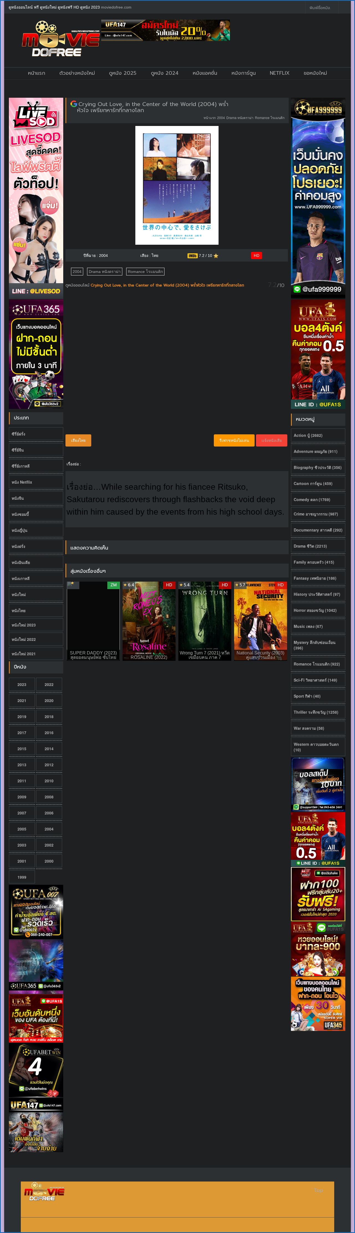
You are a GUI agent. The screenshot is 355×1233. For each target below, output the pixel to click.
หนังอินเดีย (21, 562)
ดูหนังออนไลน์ (78, 285)
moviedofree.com (116, 7)
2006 (49, 813)
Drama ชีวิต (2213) (310, 546)
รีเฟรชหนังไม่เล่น (234, 440)
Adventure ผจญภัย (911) (316, 451)
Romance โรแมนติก (270, 117)
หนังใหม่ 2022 (24, 639)
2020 (49, 700)
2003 (21, 845)
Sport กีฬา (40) (307, 696)
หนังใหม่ (19, 594)
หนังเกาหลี (21, 578)
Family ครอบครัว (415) (314, 562)
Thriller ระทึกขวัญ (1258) (316, 712)
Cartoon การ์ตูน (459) (313, 483)
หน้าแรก (36, 73)
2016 (49, 732)
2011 (21, 780)
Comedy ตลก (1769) (312, 499)
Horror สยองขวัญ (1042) (315, 610)
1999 (21, 877)
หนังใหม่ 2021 (24, 653)
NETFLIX (280, 73)
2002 (49, 845)
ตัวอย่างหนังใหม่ (77, 73)
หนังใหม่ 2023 (24, 625)
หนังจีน (18, 498)
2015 (21, 748)
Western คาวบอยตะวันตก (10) (316, 746)
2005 (21, 829)
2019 (21, 716)
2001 (21, 861)
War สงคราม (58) (309, 728)
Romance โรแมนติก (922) (317, 664)
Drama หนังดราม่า (239, 117)
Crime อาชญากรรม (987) (316, 514)
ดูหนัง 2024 (165, 73)
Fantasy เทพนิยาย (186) (315, 578)
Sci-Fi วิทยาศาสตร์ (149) (315, 680)
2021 (21, 700)
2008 (49, 796)
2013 (21, 764)
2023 (21, 684)
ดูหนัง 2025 (122, 73)
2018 (49, 716)
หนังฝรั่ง (18, 546)
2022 (49, 684)
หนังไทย (19, 610)
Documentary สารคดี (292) (318, 530)
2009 (21, 796)
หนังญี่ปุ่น (19, 530)
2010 (49, 780)
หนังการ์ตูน (244, 73)
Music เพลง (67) (308, 626)
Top (318, 1190)
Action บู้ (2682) (308, 435)
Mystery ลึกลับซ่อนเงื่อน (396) (315, 645)
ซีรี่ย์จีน (18, 450)
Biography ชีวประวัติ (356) (318, 467)
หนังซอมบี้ (20, 514)
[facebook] (297, 7)
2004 (49, 829)
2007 (21, 813)
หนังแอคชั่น (205, 73)
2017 (21, 732)
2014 (49, 748)
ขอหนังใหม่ (315, 73)
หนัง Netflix (22, 482)
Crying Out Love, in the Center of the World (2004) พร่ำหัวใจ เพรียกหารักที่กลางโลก (152, 107)
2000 (49, 861)
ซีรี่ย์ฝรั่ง (18, 434)
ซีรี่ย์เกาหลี (21, 466)
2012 (49, 764)
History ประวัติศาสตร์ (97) (317, 594)
